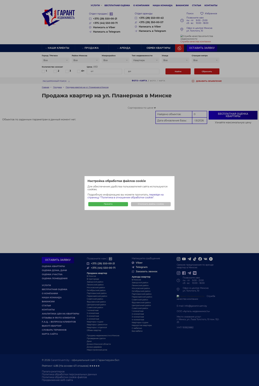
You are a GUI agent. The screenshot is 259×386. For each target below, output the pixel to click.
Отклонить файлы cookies (151, 204)
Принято (108, 204)
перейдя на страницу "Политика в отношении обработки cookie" (126, 196)
